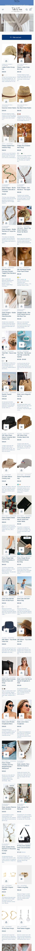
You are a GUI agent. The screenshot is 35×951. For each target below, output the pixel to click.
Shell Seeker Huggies (23, 928)
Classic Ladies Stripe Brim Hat (23, 68)
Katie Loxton (5, 677)
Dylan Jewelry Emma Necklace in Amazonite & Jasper (9, 848)
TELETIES (4, 351)
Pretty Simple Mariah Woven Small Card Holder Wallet (23, 519)
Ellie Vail (4, 267)
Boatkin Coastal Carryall (6, 395)
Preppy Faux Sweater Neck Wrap (23, 146)
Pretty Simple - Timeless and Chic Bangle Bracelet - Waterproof (7, 765)
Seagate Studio (21, 309)
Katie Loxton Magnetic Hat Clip (24, 395)
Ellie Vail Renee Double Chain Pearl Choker (24, 270)
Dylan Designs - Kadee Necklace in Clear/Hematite (9, 314)
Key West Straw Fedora (24, 108)
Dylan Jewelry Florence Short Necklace (9, 808)
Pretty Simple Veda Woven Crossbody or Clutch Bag (8, 560)
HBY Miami (4, 433)
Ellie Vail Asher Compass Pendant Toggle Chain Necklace (9, 271)
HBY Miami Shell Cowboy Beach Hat (23, 436)
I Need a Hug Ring (22, 887)
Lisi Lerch (19, 226)
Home (3, 16)
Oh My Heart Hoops (8, 928)
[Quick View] (21, 220)
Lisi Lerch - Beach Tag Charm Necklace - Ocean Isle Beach (24, 230)
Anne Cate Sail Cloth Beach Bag (23, 599)
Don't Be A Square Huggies (7, 888)
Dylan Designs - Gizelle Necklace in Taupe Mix (9, 230)
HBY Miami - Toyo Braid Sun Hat (24, 640)
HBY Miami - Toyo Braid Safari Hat (9, 640)
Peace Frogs (20, 474)
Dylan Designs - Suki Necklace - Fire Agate (23, 188)
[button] (3, 9)
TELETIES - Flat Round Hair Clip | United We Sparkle (24, 355)
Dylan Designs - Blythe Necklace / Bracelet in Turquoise (9, 189)
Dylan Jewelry (20, 761)
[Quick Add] (6, 61)
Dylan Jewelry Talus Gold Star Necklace (23, 765)
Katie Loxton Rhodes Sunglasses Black (8, 722)
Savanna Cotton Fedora (9, 108)
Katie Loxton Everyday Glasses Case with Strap (9, 681)
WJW (3, 885)
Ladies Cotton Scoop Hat (8, 68)
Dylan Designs (5, 184)
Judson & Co (5, 596)
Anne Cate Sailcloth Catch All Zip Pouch (8, 599)
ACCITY (3, 143)
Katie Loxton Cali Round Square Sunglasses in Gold (24, 681)
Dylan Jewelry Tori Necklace (22, 808)
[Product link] (9, 63)
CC (2, 474)
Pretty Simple (5, 392)
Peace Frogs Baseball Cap (23, 477)
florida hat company (7, 64)
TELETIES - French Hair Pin (9, 354)
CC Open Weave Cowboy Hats (7, 477)
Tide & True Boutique (22, 64)
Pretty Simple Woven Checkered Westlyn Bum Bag (23, 560)
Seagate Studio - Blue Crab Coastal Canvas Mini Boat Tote (23, 314)
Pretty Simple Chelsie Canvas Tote (8, 518)
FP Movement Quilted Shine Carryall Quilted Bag (23, 847)
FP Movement (20, 844)
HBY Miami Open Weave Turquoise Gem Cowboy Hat (9, 437)
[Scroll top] (31, 948)
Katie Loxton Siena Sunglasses (22, 722)
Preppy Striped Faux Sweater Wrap (8, 146)
